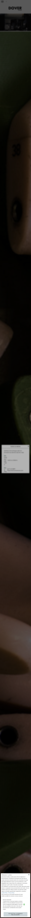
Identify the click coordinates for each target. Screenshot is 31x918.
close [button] (29, 875)
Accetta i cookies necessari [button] (16, 914)
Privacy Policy (11, 892)
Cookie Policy (5, 892)
